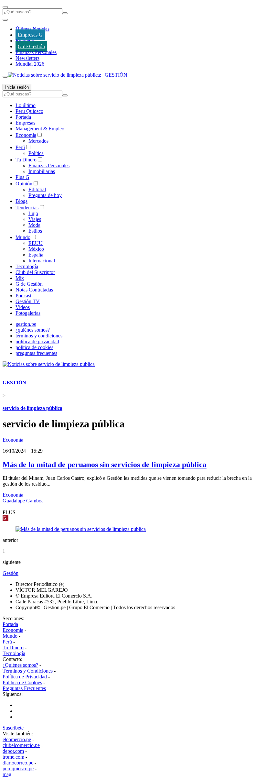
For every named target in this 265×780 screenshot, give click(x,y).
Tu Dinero (26, 159)
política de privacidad (37, 341)
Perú (20, 147)
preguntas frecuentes (36, 353)
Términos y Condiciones (28, 671)
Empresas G (30, 35)
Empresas (25, 40)
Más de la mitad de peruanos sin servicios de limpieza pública (105, 464)
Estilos (35, 231)
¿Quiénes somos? (20, 665)
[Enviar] (65, 13)
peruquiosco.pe (18, 768)
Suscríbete (13, 728)
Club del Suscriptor (35, 272)
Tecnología (27, 266)
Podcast (23, 295)
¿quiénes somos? (33, 330)
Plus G (22, 177)
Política (36, 153)
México (36, 249)
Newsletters (27, 58)
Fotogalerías (28, 313)
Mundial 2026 (30, 64)
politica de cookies (34, 347)
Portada (23, 117)
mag (7, 774)
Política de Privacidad (25, 676)
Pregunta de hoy (45, 195)
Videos (23, 307)
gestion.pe (26, 324)
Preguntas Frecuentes (24, 688)
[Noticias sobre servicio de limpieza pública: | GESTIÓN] (67, 75)
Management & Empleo (40, 128)
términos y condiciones (39, 335)
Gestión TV (28, 301)
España (35, 255)
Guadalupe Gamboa (23, 500)
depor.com (13, 751)
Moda (34, 225)
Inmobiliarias (41, 171)
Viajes (34, 219)
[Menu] (5, 7)
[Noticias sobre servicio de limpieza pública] (49, 364)
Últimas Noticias (32, 29)
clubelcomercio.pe (21, 745)
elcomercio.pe (17, 739)
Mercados (38, 141)
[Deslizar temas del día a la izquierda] (5, 20)
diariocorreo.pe (18, 762)
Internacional (41, 260)
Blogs (21, 201)
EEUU (35, 243)
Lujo (33, 213)
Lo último (26, 105)
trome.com (13, 757)
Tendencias (27, 207)
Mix (20, 278)
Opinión (24, 183)
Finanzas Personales (36, 52)
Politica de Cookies (22, 682)
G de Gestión (31, 46)
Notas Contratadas (34, 289)
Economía (26, 135)
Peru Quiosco (29, 111)
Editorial (37, 189)
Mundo (23, 237)
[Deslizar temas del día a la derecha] (5, 77)
